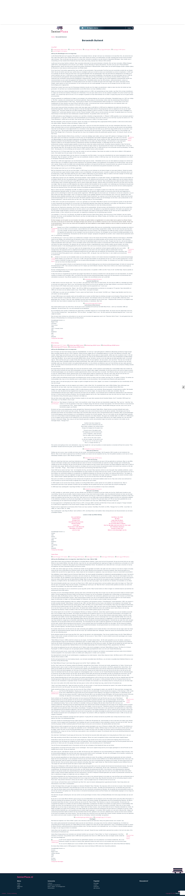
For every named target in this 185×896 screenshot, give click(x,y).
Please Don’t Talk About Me (76, 526)
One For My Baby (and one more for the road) (117, 525)
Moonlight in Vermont (76, 528)
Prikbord (50, 883)
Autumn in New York (117, 528)
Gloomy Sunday (76, 523)
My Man (117, 518)
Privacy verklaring (12, 893)
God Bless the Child (117, 517)
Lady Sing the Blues (117, 520)
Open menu (93, 28)
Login (18, 885)
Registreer (20, 886)
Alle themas (97, 888)
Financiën (96, 886)
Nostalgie (96, 883)
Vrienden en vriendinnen (54, 885)
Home (53, 37)
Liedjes (95, 885)
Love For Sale (76, 530)
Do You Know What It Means (117, 523)
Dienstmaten (51, 888)
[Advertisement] (92, 13)
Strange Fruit (76, 520)
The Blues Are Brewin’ (117, 522)
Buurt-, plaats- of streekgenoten (56, 886)
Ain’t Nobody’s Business (117, 526)
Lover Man (76, 525)
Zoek (18, 888)
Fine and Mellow (76, 517)
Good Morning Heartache (76, 522)
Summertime (76, 518)
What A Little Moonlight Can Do (117, 530)
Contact (4, 893)
